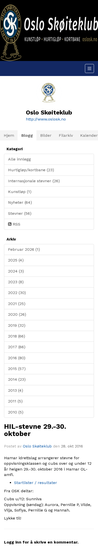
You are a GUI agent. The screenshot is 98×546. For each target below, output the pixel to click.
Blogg (27, 135)
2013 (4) (15, 390)
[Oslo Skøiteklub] (49, 30)
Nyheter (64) (20, 202)
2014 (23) (17, 379)
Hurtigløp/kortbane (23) (31, 170)
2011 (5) (15, 401)
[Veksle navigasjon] (89, 68)
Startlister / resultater (35, 482)
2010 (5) (15, 412)
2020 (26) (17, 314)
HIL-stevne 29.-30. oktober (35, 430)
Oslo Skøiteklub (37, 446)
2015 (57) (17, 368)
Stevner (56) (19, 213)
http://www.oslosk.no (46, 119)
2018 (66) (16, 336)
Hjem (9, 135)
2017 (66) (16, 346)
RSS (16, 224)
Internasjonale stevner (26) (34, 180)
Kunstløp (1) (19, 191)
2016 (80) (16, 358)
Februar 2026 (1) (24, 249)
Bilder (46, 135)
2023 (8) (16, 282)
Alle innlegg (19, 159)
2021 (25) (16, 303)
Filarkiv (66, 135)
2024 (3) (16, 271)
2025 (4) (16, 260)
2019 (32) (16, 325)
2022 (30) (17, 292)
